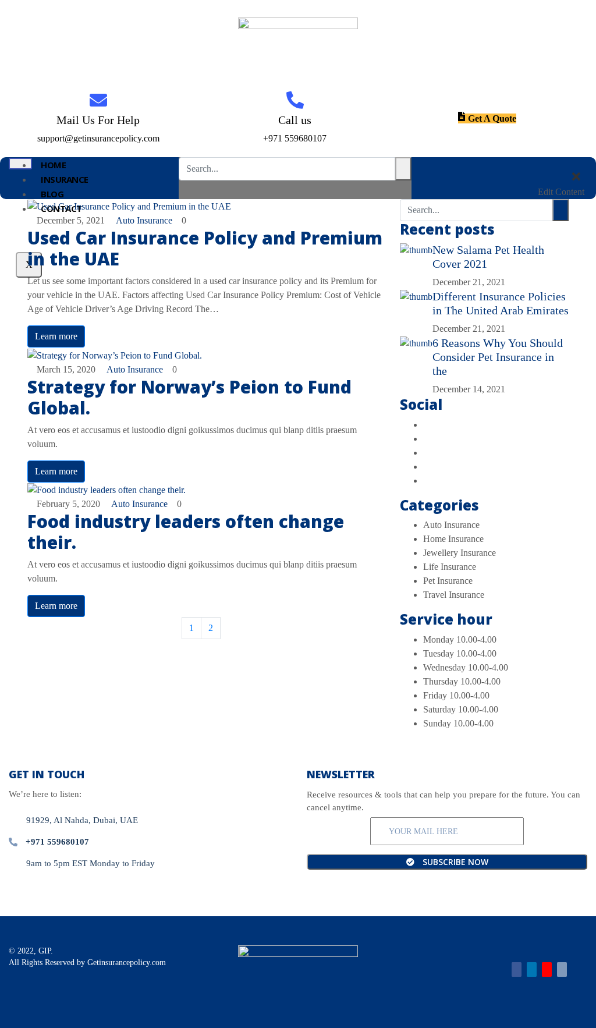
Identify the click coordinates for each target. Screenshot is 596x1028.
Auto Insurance (144, 220)
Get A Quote (492, 118)
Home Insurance (453, 539)
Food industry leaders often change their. (185, 531)
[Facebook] (517, 969)
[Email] (562, 969)
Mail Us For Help (98, 120)
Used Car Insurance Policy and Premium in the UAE (204, 248)
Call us (294, 120)
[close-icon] (576, 178)
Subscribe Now (454, 861)
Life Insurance (449, 567)
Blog (52, 194)
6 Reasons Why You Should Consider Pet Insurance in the (497, 356)
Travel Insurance (453, 595)
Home (53, 165)
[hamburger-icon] (20, 163)
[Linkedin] (532, 969)
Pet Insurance (448, 581)
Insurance (64, 179)
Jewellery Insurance (459, 553)
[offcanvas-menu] (579, 164)
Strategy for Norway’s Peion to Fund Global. (189, 397)
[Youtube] (547, 969)
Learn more (56, 336)
